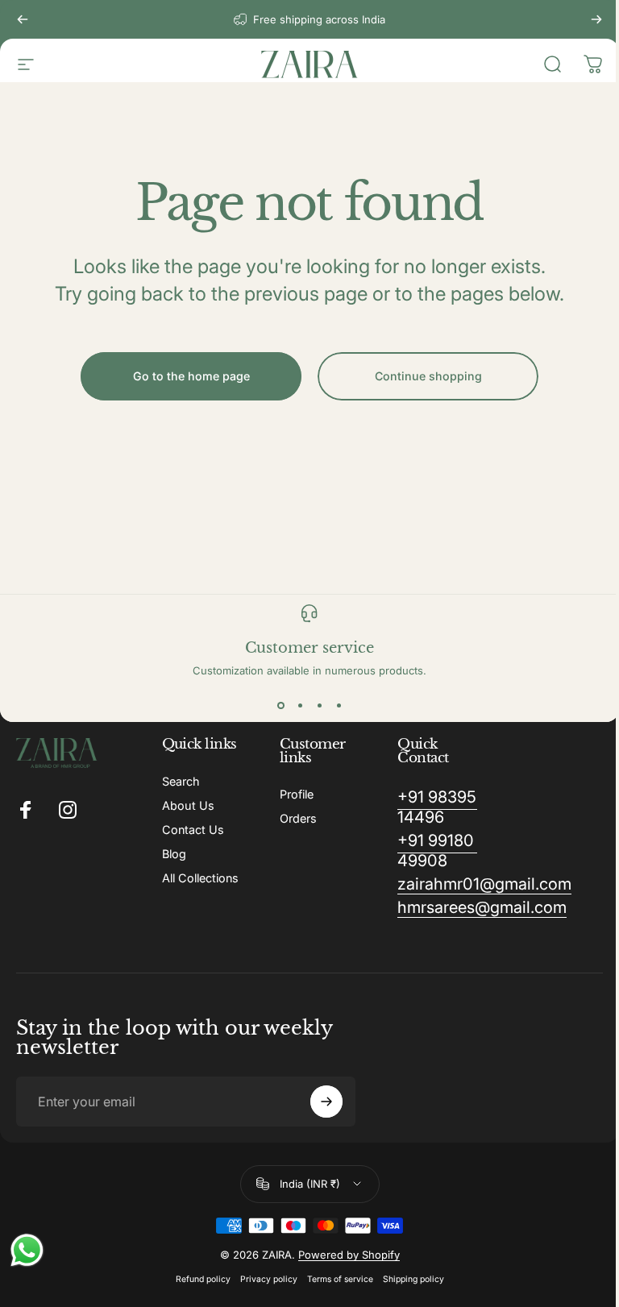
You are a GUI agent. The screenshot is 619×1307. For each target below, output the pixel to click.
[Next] (596, 19)
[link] (436, 807)
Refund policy (203, 1279)
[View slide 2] (300, 706)
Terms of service (340, 1279)
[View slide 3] (319, 706)
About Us (188, 805)
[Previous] (22, 19)
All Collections (200, 878)
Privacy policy (268, 1279)
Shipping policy (413, 1279)
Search (181, 781)
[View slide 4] (338, 706)
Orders (298, 818)
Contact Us (193, 829)
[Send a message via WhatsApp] (27, 1250)
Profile (297, 794)
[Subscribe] (326, 1101)
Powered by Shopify (349, 1254)
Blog (174, 854)
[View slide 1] (280, 706)
